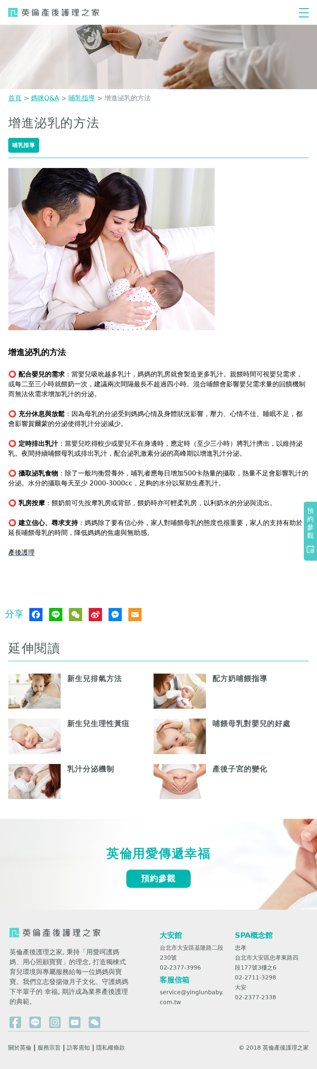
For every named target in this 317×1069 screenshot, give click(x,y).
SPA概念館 (254, 935)
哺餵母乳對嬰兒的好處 (252, 723)
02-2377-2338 (255, 997)
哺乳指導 (82, 98)
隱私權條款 (110, 1047)
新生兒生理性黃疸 (98, 723)
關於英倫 (19, 1047)
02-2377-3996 (180, 967)
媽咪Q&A (45, 98)
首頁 (14, 98)
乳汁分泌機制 (90, 768)
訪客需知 (78, 1047)
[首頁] (53, 12)
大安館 (171, 935)
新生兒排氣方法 (94, 678)
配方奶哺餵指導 (240, 678)
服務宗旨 (49, 1047)
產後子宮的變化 (240, 768)
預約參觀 (158, 878)
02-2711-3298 (255, 977)
